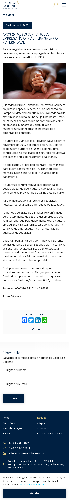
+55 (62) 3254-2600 (18, 442)
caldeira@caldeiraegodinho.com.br (26, 453)
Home (6, 417)
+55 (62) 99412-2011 (19, 448)
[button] (55, 5)
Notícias (41, 417)
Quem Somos (10, 423)
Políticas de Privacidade (49, 433)
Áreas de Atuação (12, 428)
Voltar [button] (10, 14)
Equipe (6, 433)
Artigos (41, 423)
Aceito (34, 493)
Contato (41, 428)
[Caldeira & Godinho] (11, 5)
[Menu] (62, 5)
